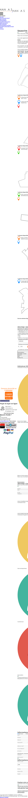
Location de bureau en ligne (7, 26)
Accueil (1, 17)
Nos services (3, 19)
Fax (19, 337)
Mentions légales (4, 797)
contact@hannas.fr (5, 421)
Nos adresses (3, 24)
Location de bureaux (5, 21)
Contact (2, 29)
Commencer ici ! (5, 401)
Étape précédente (21, 482)
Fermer (19, 39)
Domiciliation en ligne (5, 25)
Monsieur (20, 733)
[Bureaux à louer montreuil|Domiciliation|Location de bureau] (12, 11)
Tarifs (1, 27)
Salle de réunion (4, 23)
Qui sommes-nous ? (5, 18)
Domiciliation (3, 20)
